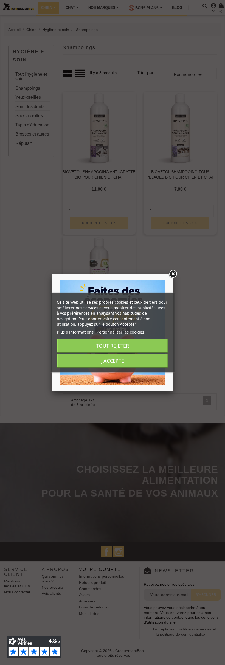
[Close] (173, 274)
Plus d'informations (75, 332)
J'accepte (112, 360)
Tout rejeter (112, 345)
